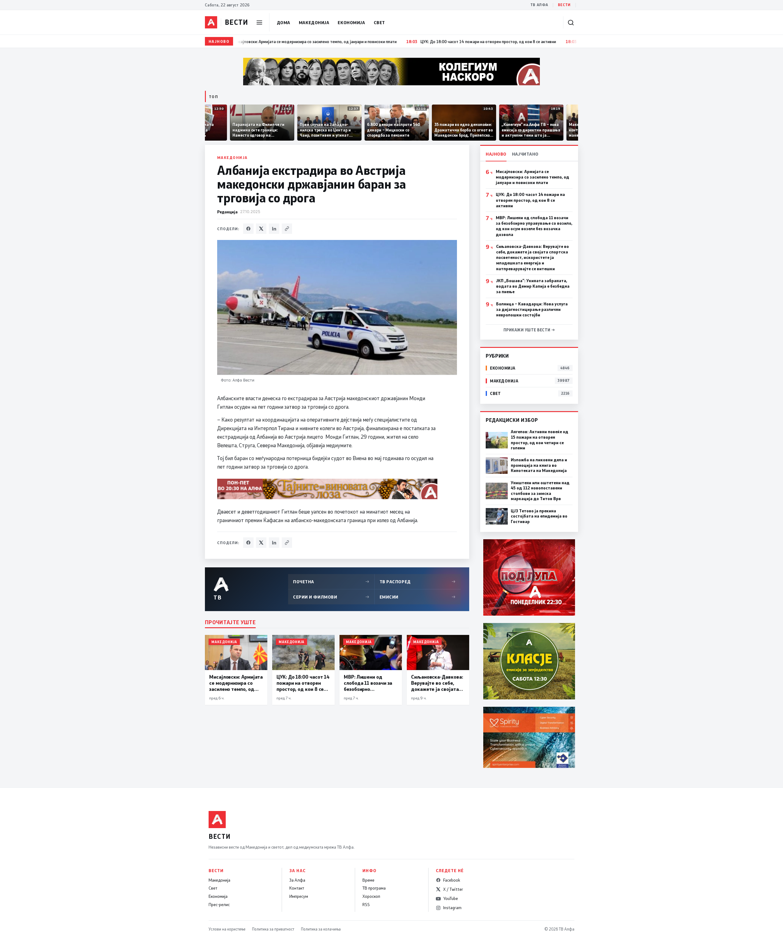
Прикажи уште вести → (529, 329)
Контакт (296, 888)
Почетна (331, 581)
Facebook (451, 880)
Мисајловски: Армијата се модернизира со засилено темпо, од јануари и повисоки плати (532, 177)
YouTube (450, 898)
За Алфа (297, 880)
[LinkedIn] (274, 228)
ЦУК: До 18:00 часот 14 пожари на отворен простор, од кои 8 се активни (530, 200)
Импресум (298, 896)
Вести (564, 4)
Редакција (227, 211)
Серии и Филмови (331, 597)
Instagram (452, 907)
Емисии (418, 597)
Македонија (314, 22)
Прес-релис (219, 904)
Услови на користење (227, 929)
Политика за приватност (273, 929)
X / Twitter (453, 889)
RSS (366, 904)
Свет (379, 22)
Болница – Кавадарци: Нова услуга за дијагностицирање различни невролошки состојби (532, 309)
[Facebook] (248, 228)
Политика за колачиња (321, 929)
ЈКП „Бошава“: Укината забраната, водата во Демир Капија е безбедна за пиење (533, 286)
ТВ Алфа (539, 4)
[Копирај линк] (287, 228)
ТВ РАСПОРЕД (418, 581)
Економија (351, 22)
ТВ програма (374, 888)
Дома (283, 22)
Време (368, 880)
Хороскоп (371, 896)
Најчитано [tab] (525, 154)
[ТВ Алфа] (211, 22)
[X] (261, 228)
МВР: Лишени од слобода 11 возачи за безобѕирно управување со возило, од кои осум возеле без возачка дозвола (534, 226)
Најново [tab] (496, 154)
